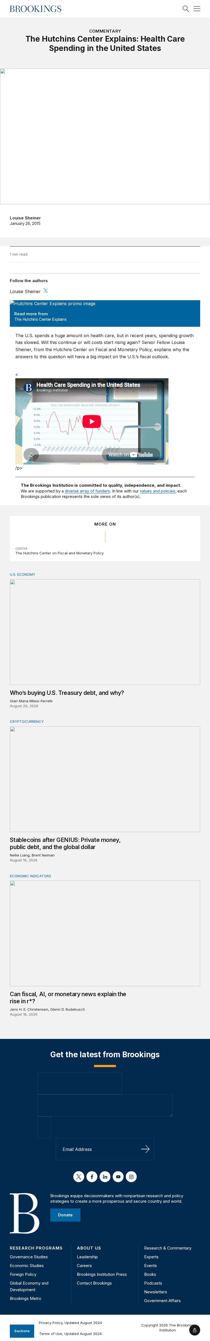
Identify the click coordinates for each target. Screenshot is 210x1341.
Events (150, 1265)
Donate (65, 1214)
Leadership (87, 1256)
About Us (89, 1248)
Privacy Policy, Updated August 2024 (70, 1322)
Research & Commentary (167, 1248)
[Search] (186, 8)
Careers (84, 1265)
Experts (151, 1256)
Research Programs (36, 1248)
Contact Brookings (94, 1283)
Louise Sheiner (25, 217)
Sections (22, 1331)
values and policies (157, 491)
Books (150, 1274)
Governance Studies (29, 1256)
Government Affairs (162, 1300)
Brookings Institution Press (102, 1274)
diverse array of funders (87, 491)
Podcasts (153, 1283)
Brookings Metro (25, 1298)
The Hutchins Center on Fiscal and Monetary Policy (59, 553)
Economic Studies (27, 1265)
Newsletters (155, 1291)
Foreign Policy (23, 1274)
